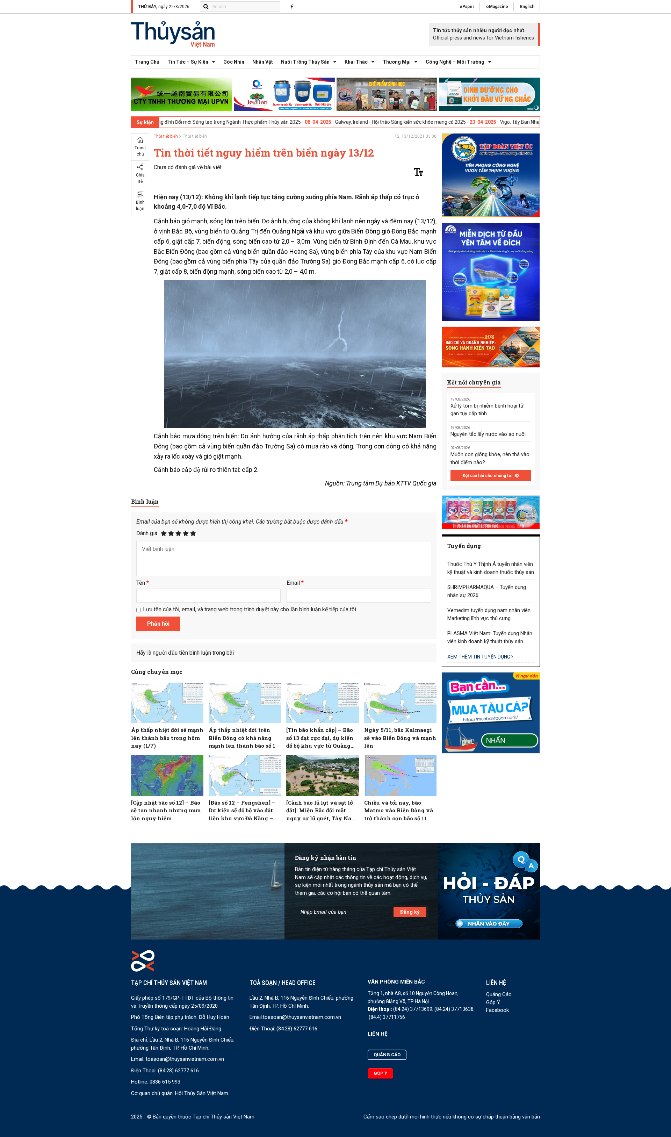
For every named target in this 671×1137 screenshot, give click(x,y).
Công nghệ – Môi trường (455, 62)
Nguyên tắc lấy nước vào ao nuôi (488, 434)
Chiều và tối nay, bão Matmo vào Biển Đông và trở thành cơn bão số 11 (398, 810)
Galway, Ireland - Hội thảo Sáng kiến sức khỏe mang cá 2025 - (336, 122)
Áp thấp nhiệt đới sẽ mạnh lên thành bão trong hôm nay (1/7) (167, 737)
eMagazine (497, 6)
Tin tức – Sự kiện (187, 62)
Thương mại (397, 62)
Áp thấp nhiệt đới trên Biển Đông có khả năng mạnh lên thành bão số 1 (242, 737)
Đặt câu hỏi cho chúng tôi (488, 475)
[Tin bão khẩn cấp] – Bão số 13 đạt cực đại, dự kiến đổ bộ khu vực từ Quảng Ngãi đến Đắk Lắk (319, 738)
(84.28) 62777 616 (178, 1070)
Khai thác (356, 62)
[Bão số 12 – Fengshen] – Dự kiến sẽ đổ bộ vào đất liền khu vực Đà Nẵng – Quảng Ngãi (242, 810)
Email (295, 583)
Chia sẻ (140, 178)
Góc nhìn (233, 62)
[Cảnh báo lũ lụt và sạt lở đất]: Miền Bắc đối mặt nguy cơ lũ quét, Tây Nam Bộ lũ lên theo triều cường (321, 810)
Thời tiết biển (166, 136)
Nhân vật (262, 62)
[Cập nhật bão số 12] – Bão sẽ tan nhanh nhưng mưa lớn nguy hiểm (166, 810)
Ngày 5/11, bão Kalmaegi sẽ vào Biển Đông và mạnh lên (400, 737)
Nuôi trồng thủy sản (305, 62)
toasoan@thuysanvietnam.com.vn (185, 1059)
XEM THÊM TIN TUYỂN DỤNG (479, 657)
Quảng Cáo (499, 994)
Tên (142, 583)
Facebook (497, 1010)
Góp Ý (493, 1002)
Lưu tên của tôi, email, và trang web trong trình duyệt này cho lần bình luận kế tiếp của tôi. (250, 609)
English (527, 6)
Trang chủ (147, 62)
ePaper (467, 6)
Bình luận (140, 205)
